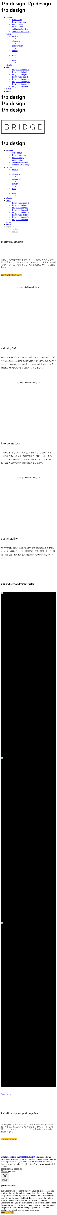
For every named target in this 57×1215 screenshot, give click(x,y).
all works (4, 1156)
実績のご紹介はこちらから (11, 275)
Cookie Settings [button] (7, 1169)
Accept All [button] (18, 1169)
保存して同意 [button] (7, 1212)
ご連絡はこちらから (9, 1139)
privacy (32, 1156)
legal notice (22, 1156)
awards (13, 1156)
